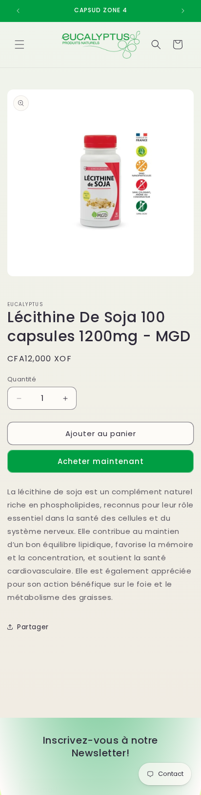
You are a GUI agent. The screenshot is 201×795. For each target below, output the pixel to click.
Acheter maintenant (101, 461)
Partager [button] (33, 627)
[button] (19, 44)
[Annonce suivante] (183, 11)
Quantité (21, 379)
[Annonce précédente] (18, 11)
